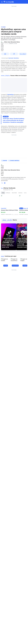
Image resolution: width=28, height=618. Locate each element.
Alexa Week (14, 192)
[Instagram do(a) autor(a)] (5, 183)
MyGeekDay (10, 94)
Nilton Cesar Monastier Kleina (12, 42)
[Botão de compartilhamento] (5, 54)
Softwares (8, 192)
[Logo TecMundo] (9, 2)
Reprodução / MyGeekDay (13, 58)
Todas (3, 192)
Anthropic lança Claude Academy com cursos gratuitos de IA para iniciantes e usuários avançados (13, 120)
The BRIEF (3, 27)
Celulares (20, 192)
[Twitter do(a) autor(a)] (2, 183)
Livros (25, 192)
